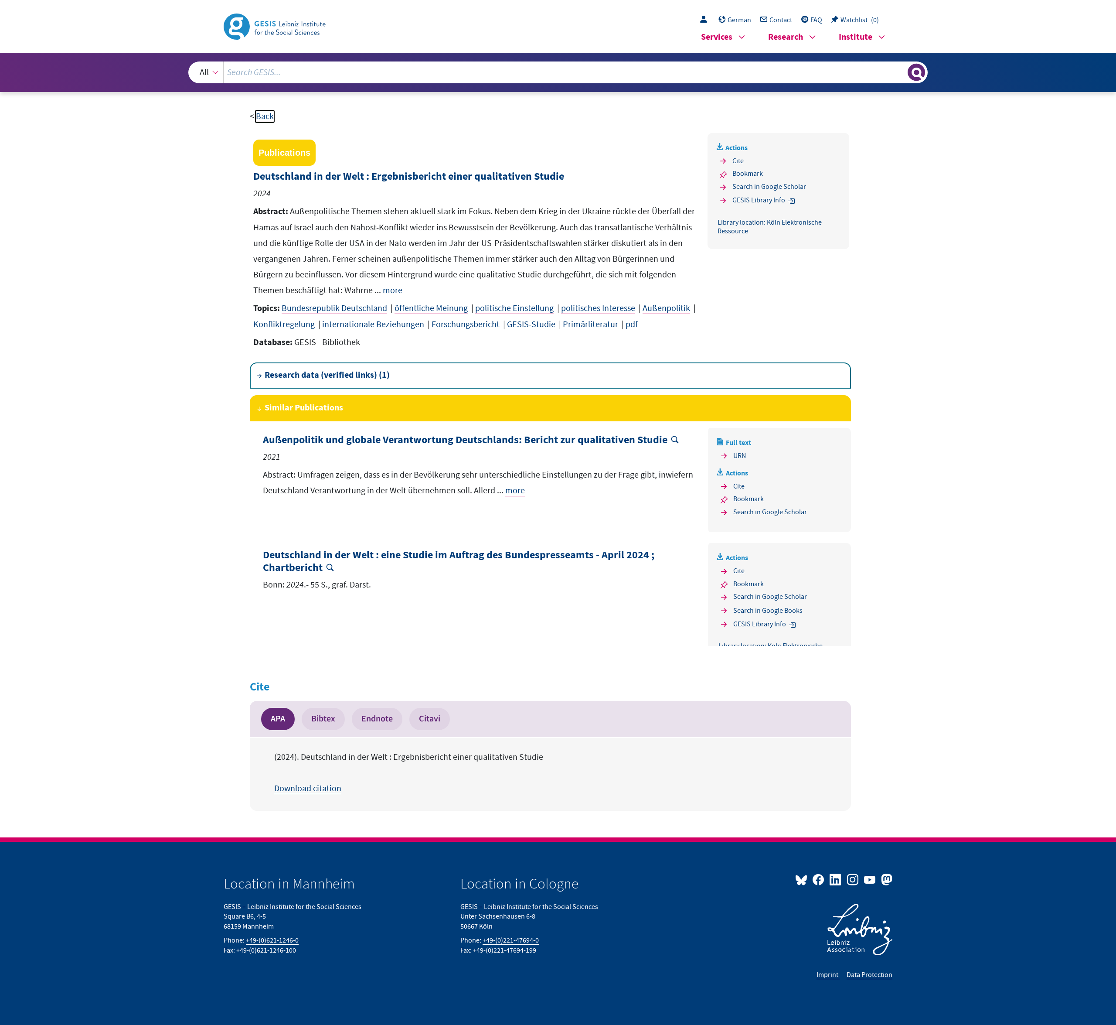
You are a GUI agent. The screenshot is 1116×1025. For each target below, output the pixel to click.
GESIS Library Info (758, 200)
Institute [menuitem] (855, 37)
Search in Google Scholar (769, 186)
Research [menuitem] (785, 37)
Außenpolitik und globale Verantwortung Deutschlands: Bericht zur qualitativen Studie (465, 440)
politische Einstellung (514, 308)
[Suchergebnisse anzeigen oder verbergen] (916, 72)
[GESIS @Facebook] (818, 879)
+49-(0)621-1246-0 (272, 940)
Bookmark (747, 173)
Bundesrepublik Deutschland (334, 308)
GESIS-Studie (531, 324)
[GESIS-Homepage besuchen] (275, 25)
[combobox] (558, 72)
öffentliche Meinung (431, 308)
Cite (738, 161)
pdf (632, 324)
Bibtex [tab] (323, 719)
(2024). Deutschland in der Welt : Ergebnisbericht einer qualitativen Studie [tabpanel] (408, 773)
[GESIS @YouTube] (870, 879)
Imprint (828, 974)
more (392, 290)
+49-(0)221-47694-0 (511, 940)
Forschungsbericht (466, 324)
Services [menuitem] (716, 37)
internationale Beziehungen (373, 324)
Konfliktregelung (284, 324)
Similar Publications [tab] (304, 408)
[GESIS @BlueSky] (803, 879)
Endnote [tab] (377, 719)
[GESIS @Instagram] (852, 879)
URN (739, 455)
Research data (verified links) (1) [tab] (327, 375)
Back (265, 116)
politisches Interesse (598, 308)
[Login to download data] (705, 20)
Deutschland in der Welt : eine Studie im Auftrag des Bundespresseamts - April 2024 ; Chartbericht (458, 561)
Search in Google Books (768, 610)
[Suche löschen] (900, 72)
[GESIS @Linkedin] (835, 879)
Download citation (307, 788)
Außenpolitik (666, 308)
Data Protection (869, 974)
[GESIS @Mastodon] (885, 879)
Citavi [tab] (429, 719)
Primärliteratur (590, 324)
